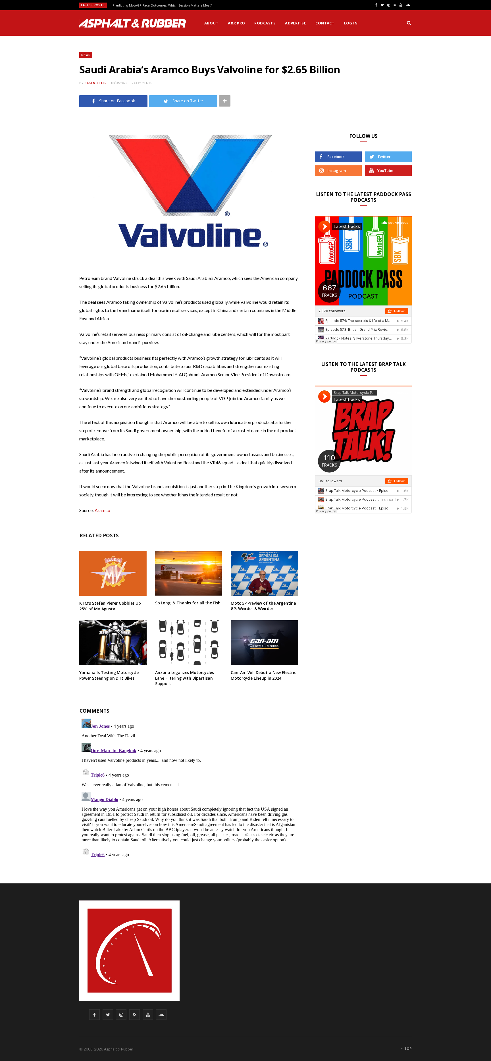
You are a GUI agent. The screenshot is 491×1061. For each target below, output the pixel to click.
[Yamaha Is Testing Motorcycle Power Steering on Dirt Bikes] (113, 642)
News (85, 55)
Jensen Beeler (95, 83)
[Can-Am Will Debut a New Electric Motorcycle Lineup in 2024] (264, 642)
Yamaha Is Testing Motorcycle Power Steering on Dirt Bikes (109, 675)
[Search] (409, 23)
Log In (350, 23)
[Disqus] (188, 787)
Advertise (295, 23)
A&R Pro (236, 23)
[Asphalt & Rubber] (132, 23)
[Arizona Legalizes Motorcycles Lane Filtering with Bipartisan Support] (188, 642)
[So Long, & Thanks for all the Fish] (188, 573)
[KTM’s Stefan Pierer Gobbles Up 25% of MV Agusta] (113, 573)
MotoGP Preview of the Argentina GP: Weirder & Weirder (263, 605)
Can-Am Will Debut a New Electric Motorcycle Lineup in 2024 (263, 675)
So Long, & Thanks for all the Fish (187, 603)
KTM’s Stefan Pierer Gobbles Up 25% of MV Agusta (110, 605)
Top (407, 1048)
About (211, 23)
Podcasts (265, 23)
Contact (324, 23)
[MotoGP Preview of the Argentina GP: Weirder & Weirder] (264, 573)
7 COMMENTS (142, 83)
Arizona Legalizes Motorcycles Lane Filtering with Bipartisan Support (184, 678)
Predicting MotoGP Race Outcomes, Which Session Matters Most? (162, 5)
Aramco (102, 510)
